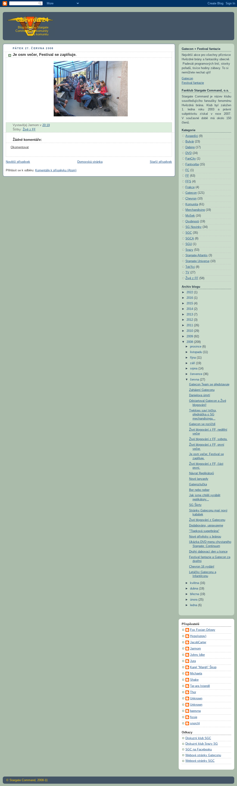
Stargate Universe (197, 261)
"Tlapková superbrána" (204, 531)
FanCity (190, 158)
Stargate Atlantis (196, 255)
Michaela (196, 673)
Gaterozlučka (198, 484)
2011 (190, 325)
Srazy (189, 249)
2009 (190, 336)
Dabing (190, 147)
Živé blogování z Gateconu (207, 520)
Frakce (190, 187)
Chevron (190, 198)
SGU (188, 244)
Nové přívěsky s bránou (205, 536)
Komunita (191, 204)
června (195, 379)
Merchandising (195, 210)
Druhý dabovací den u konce (208, 551)
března (195, 594)
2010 (190, 331)
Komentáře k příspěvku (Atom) (55, 170)
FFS (188, 181)
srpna (194, 368)
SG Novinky (193, 227)
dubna (194, 588)
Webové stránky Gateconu (203, 755)
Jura (193, 661)
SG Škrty (195, 505)
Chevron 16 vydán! (201, 566)
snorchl (195, 723)
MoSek (190, 215)
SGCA (189, 238)
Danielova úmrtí (199, 395)
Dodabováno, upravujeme (206, 525)
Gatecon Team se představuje (209, 384)
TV (187, 272)
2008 (190, 342)
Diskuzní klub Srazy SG (201, 743)
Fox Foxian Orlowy (202, 630)
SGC (188, 232)
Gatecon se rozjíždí (202, 424)
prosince (196, 346)
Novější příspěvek (18, 161)
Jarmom (195, 648)
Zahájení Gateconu (202, 390)
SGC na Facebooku (198, 749)
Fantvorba (192, 164)
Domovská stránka (90, 161)
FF (187, 175)
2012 (190, 319)
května (195, 583)
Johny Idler (197, 654)
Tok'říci (190, 267)
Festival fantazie (193, 83)
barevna (195, 711)
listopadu (196, 352)
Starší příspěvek (161, 161)
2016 (190, 297)
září (193, 363)
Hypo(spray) (198, 636)
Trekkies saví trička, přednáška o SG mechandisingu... (203, 414)
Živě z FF (29, 129)
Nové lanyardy (198, 479)
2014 (190, 309)
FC (187, 170)
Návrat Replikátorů (201, 473)
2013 (190, 314)
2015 (190, 303)
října (193, 357)
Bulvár (189, 141)
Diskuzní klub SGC (198, 738)
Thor (193, 692)
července (196, 374)
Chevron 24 (32, 19)
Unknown (196, 698)
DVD (188, 153)
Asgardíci (191, 136)
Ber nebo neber (199, 490)
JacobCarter (198, 642)
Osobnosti (192, 221)
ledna (194, 605)
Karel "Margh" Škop (203, 667)
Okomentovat (20, 147)
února (194, 599)
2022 (190, 292)
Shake (194, 679)
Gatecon (187, 78)
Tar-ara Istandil (200, 686)
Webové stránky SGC (200, 760)
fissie (193, 717)
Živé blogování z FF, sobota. (208, 439)
